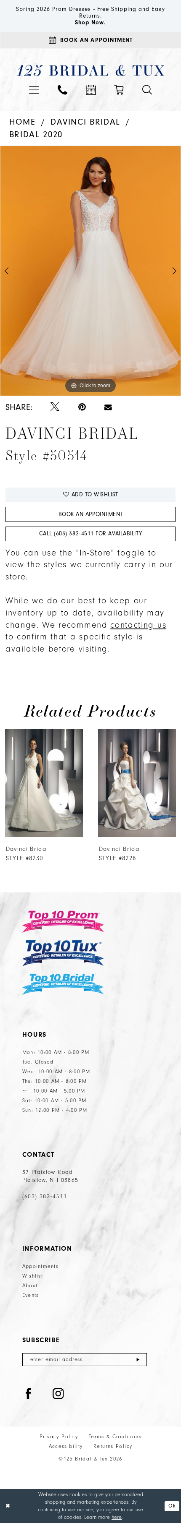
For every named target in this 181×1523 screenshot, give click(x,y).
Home (22, 122)
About (29, 1285)
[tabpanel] (90, 271)
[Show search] (147, 90)
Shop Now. (90, 22)
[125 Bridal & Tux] (90, 70)
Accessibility (66, 1446)
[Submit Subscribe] (138, 1359)
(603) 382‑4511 (44, 1196)
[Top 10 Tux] (63, 953)
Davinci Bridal (85, 122)
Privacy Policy (59, 1437)
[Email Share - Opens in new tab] (108, 407)
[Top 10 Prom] (63, 921)
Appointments (40, 1266)
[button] (34, 90)
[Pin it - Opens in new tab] (82, 407)
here (117, 1517)
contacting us (138, 625)
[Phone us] (62, 90)
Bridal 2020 (36, 134)
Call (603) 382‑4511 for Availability (90, 533)
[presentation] (69, 783)
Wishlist (32, 1276)
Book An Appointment (91, 514)
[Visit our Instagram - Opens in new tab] (58, 1394)
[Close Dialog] (8, 1506)
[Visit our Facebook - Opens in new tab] (28, 1394)
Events (30, 1295)
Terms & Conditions (115, 1437)
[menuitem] (34, 90)
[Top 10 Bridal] (63, 984)
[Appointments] (91, 90)
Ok (172, 1506)
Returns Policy (113, 1446)
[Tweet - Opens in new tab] (55, 407)
